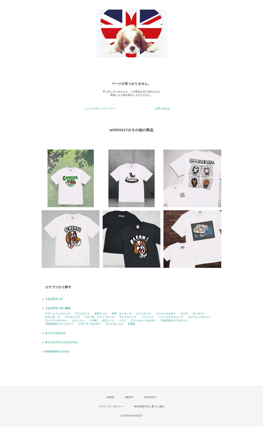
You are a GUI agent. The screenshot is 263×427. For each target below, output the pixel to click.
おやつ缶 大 (52, 317)
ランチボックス (114, 324)
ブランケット (82, 313)
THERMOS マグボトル (174, 320)
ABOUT (129, 397)
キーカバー (199, 313)
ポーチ (184, 313)
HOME (110, 397)
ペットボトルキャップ (170, 317)
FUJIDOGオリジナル (57, 351)
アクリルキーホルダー (143, 320)
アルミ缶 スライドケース (100, 317)
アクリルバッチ (128, 317)
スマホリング (72, 317)
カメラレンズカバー (199, 317)
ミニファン (147, 317)
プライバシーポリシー (111, 406)
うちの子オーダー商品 (57, 308)
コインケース (143, 313)
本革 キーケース (122, 313)
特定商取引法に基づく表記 (149, 406)
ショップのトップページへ (100, 108)
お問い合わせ (162, 108)
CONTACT (150, 397)
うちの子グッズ (54, 299)
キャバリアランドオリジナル (61, 342)
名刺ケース (101, 313)
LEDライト (108, 320)
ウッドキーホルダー (56, 320)
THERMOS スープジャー (59, 324)
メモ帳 (93, 320)
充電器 (131, 324)
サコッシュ (78, 320)
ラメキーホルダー (166, 313)
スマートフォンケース (57, 313)
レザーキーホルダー (90, 324)
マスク (122, 320)
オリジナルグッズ (55, 333)
